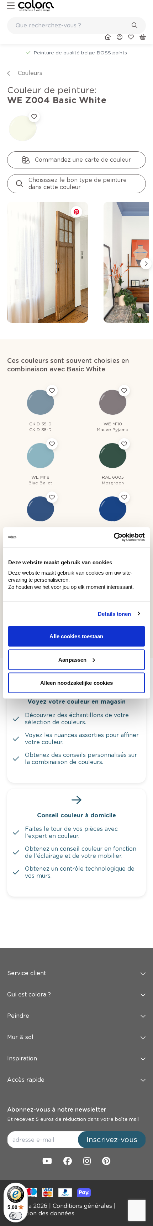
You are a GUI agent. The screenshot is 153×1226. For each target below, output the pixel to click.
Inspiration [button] (22, 1058)
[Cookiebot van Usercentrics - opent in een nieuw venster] (114, 537)
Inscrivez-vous (111, 1139)
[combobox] (76, 25)
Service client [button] (26, 973)
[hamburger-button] (11, 5)
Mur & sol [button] (20, 1037)
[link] (36, 5)
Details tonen (114, 614)
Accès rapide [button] (25, 1079)
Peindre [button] (18, 1015)
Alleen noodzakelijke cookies (76, 683)
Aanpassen (72, 659)
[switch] (15, 1216)
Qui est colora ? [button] (29, 994)
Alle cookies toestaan (76, 636)
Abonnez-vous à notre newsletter (56, 1109)
